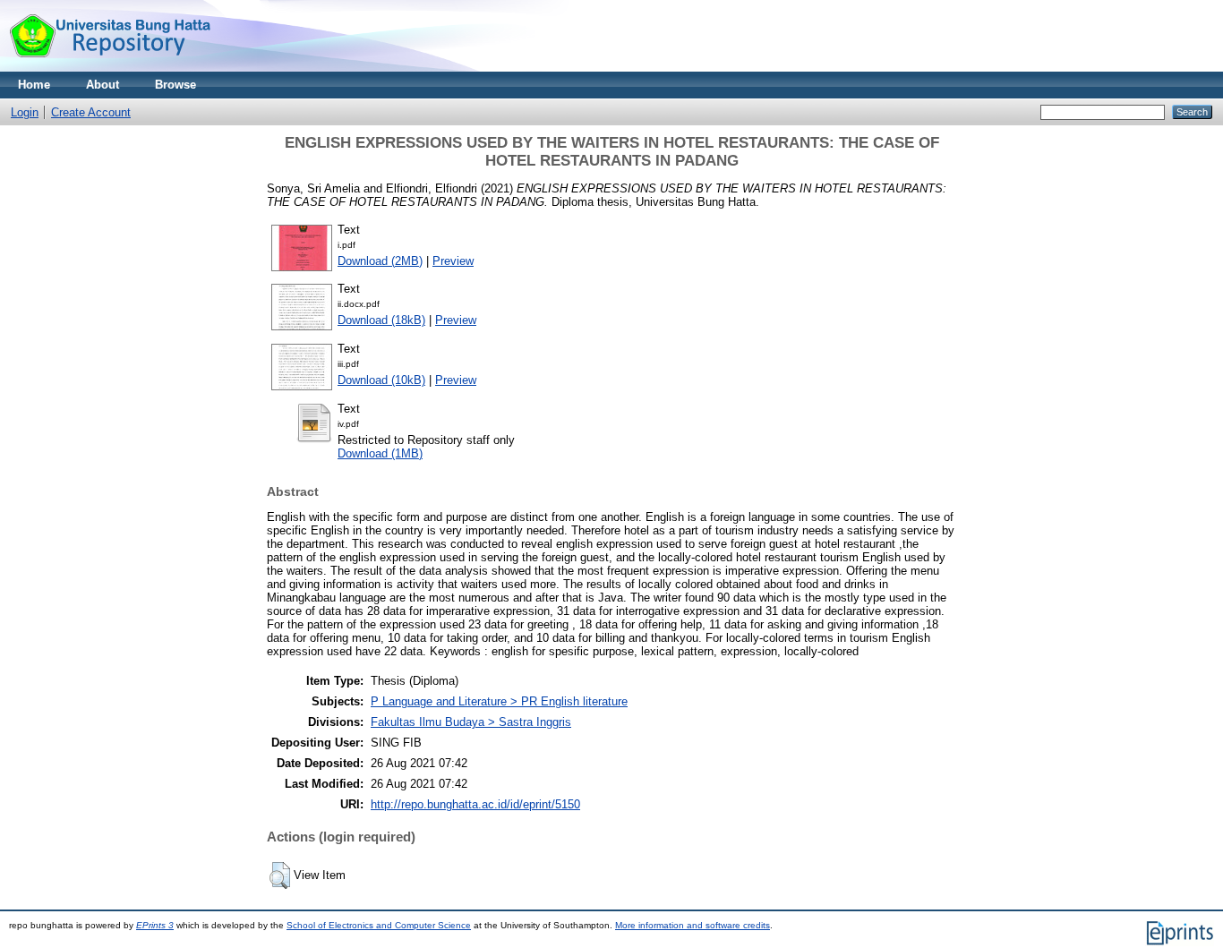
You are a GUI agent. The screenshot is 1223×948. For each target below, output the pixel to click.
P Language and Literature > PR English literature (499, 701)
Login (24, 112)
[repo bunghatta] (109, 67)
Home (34, 84)
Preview (453, 261)
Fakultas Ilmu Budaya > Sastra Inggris (471, 722)
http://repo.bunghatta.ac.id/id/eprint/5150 (475, 804)
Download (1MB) (380, 453)
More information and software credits (692, 925)
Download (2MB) (380, 261)
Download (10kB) (381, 380)
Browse (175, 84)
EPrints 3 (155, 925)
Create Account (91, 112)
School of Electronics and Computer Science (379, 925)
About (102, 84)
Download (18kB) (381, 320)
